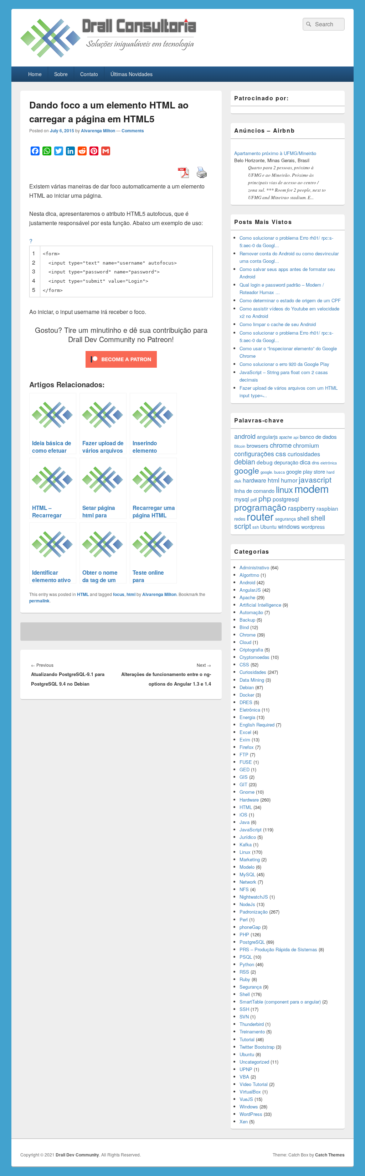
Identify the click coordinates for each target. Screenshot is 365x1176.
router (260, 516)
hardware (254, 480)
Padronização (254, 911)
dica (305, 462)
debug (265, 462)
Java (245, 822)
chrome (281, 444)
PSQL (246, 956)
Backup (247, 619)
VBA (244, 1076)
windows (289, 526)
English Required (257, 724)
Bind (244, 627)
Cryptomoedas (254, 657)
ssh (255, 527)
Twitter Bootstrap (257, 1046)
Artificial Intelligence (260, 604)
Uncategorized (254, 1061)
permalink (39, 600)
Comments (133, 130)
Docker (247, 694)
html (131, 594)
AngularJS (250, 589)
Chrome (248, 634)
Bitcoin (239, 446)
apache (285, 437)
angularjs (267, 436)
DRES (246, 702)
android (245, 436)
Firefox (247, 747)
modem (311, 488)
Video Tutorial (254, 1084)
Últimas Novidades (131, 74)
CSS (244, 664)
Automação (251, 612)
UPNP (246, 1069)
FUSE (246, 762)
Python (247, 964)
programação (260, 507)
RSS (244, 971)
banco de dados (318, 436)
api (295, 437)
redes (239, 518)
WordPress (251, 1114)
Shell (245, 994)
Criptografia (251, 649)
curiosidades (304, 454)
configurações (254, 453)
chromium (306, 445)
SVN (244, 1016)
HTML (83, 594)
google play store (305, 471)
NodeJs (247, 904)
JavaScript (251, 829)
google (246, 470)
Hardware (249, 799)
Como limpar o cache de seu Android (278, 324)
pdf (254, 499)
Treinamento (252, 1031)
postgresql (286, 499)
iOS (243, 814)
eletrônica (328, 462)
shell (303, 518)
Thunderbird (252, 1024)
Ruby (245, 979)
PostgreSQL (252, 941)
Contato (89, 74)
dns (315, 462)
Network (248, 881)
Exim (245, 739)
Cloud (245, 642)
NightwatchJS (254, 896)
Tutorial (247, 1039)
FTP (244, 754)
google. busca (273, 472)
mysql (241, 499)
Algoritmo (249, 574)
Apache (247, 597)
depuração (286, 462)
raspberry (301, 508)
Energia (247, 717)
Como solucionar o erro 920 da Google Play (284, 364)
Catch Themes (330, 1154)
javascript (315, 479)
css (281, 453)
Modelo (247, 866)
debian (244, 462)
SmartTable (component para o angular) (280, 1001)
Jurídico (248, 837)
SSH (244, 1009)
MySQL (247, 874)
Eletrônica (250, 709)
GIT (243, 784)
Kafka (246, 844)
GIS (244, 776)
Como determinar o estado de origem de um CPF (290, 300)
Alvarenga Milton (98, 130)
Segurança (251, 986)
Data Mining (252, 679)
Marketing (250, 859)
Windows (249, 1106)
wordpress (313, 526)
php (264, 498)
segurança (285, 518)
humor (289, 480)
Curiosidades (253, 672)
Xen (244, 1121)
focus (118, 594)
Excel (245, 732)
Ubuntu (268, 526)
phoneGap (250, 927)
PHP (244, 934)
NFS (244, 889)
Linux (245, 851)
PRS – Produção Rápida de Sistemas (278, 949)
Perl (244, 919)
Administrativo (254, 567)
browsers (257, 445)
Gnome (247, 791)
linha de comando (254, 490)
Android (247, 582)
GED (245, 769)
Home (35, 74)
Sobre (61, 74)
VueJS (246, 1099)
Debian (247, 687)
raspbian (327, 508)
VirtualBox (250, 1091)
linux (284, 489)
